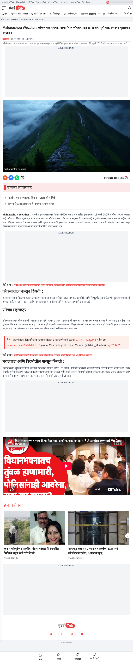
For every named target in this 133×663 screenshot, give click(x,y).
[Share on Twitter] (22, 177)
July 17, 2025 (113, 345)
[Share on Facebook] (11, 177)
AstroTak (75, 2)
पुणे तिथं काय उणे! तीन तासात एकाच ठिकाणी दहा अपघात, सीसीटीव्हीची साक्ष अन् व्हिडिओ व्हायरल (53, 355)
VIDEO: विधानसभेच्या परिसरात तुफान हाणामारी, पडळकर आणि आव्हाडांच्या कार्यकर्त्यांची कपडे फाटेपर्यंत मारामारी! (59, 285)
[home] (66, 625)
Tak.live (86, 2)
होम (2, 19)
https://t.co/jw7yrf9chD (86, 340)
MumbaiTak (8, 2)
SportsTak (41, 2)
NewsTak (20, 2)
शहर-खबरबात (90, 14)
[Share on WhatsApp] (16, 177)
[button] (34, 528)
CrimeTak (53, 2)
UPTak (30, 2)
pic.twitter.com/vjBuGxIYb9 (20, 345)
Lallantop (64, 2)
